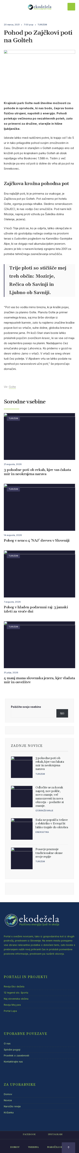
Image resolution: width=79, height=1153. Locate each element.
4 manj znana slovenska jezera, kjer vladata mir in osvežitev (39, 680)
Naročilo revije (12, 1106)
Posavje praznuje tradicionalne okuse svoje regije (48, 852)
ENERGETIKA (42, 832)
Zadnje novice (27, 746)
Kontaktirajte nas (13, 1061)
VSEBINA (33, 1147)
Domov (8, 1094)
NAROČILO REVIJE (58, 1147)
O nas (7, 1043)
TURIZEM (42, 24)
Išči (62, 713)
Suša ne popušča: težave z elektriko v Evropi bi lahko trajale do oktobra (51, 823)
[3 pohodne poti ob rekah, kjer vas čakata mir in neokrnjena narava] (22, 767)
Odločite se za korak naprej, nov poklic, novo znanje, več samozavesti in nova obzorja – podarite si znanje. (49, 797)
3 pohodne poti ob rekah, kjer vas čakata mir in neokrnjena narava (37, 472)
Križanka (9, 1112)
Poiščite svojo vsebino (26, 706)
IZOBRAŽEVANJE (44, 810)
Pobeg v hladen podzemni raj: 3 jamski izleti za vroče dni (36, 609)
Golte (12, 387)
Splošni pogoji (12, 1049)
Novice (8, 1100)
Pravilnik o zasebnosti (16, 1055)
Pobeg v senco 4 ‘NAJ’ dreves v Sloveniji (37, 541)
